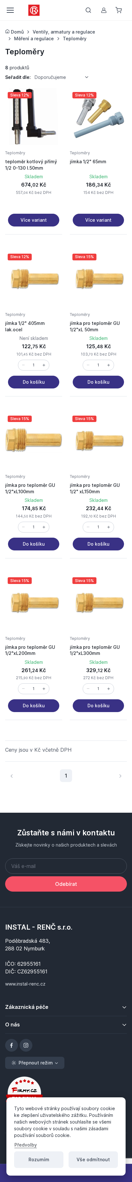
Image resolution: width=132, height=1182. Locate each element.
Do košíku (34, 382)
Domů (17, 32)
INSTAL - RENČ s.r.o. (38, 927)
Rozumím (39, 1159)
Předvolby (25, 1144)
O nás (12, 1024)
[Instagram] (26, 1045)
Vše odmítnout (93, 1159)
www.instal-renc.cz (25, 983)
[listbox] (63, 77)
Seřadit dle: (18, 77)
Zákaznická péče (26, 1007)
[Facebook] (11, 1045)
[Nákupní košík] (119, 10)
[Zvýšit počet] (44, 365)
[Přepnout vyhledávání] (88, 10)
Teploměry (15, 152)
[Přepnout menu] (10, 10)
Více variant (34, 220)
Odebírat (66, 884)
